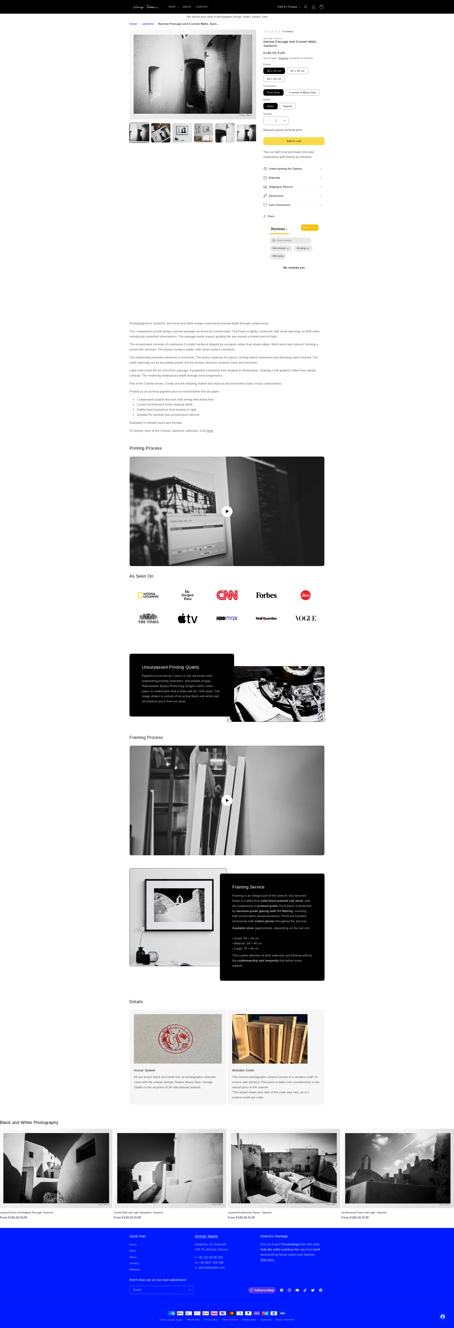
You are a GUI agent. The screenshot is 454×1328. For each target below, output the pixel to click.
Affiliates (134, 1269)
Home (133, 23)
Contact (134, 1263)
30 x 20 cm (274, 70)
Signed (287, 106)
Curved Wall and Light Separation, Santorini (138, 1212)
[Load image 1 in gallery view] (139, 133)
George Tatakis (206, 1236)
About (133, 1257)
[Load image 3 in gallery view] (182, 133)
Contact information (285, 1320)
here (210, 430)
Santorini (148, 23)
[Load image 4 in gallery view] (204, 133)
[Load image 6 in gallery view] (246, 133)
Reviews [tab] (279, 229)
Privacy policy (211, 1320)
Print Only (273, 92)
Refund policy (193, 1320)
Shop (132, 1250)
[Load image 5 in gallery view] (225, 133)
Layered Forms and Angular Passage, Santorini (26, 1212)
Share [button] (271, 216)
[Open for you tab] (442, 1316)
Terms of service (230, 1320)
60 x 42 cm (274, 78)
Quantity (267, 114)
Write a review (310, 227)
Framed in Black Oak (302, 92)
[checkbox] (278, 256)
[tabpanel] (294, 272)
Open (270, 106)
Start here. (268, 1259)
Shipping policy (249, 1320)
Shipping (283, 58)
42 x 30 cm (297, 70)
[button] (173, 6)
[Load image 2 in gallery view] (161, 133)
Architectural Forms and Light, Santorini (364, 1212)
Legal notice (266, 1320)
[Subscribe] (189, 1290)
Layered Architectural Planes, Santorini (250, 1212)
